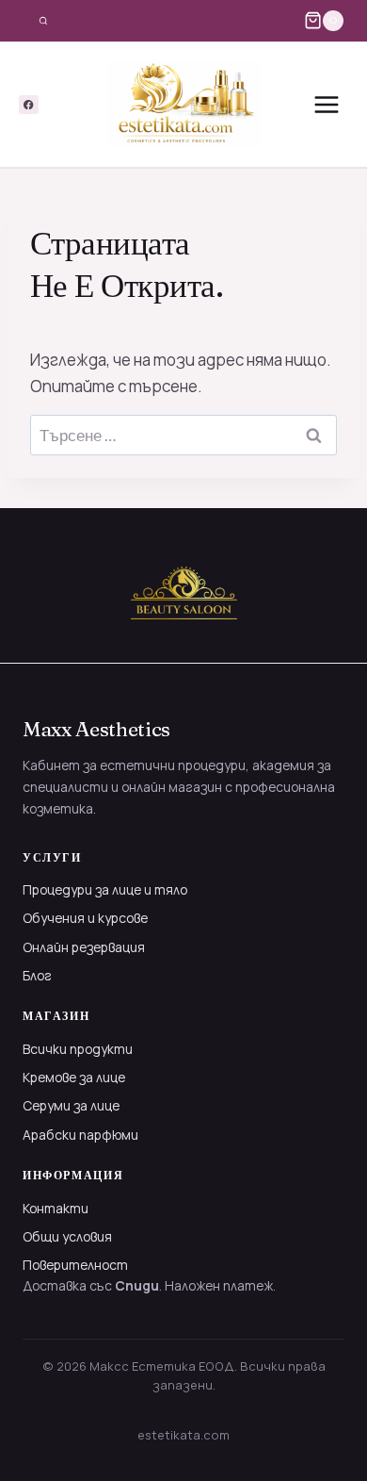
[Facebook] (29, 105)
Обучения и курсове (85, 918)
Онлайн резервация (84, 947)
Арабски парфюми (80, 1135)
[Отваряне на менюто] (326, 104)
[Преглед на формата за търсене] (43, 20)
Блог (37, 975)
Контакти (55, 1208)
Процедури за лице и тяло (105, 889)
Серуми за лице (71, 1105)
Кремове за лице (74, 1077)
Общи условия (67, 1236)
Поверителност (75, 1265)
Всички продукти (78, 1049)
